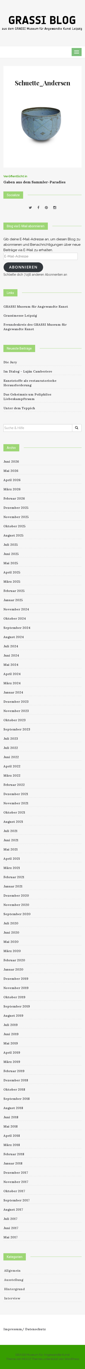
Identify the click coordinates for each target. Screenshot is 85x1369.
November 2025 (16, 517)
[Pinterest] (46, 208)
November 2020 (16, 905)
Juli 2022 (10, 748)
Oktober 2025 (14, 526)
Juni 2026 (11, 461)
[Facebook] (38, 208)
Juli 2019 (10, 1025)
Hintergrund (14, 1289)
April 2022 (11, 766)
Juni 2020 (11, 932)
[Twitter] (30, 208)
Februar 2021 (13, 877)
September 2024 (16, 628)
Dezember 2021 (15, 794)
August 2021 (13, 822)
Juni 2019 (11, 1034)
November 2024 (16, 609)
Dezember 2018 (15, 1080)
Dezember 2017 (15, 1173)
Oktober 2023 (14, 720)
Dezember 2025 (16, 508)
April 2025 (11, 572)
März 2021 (11, 868)
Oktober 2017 (14, 1191)
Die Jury (10, 362)
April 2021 (11, 859)
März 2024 (12, 683)
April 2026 (12, 480)
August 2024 (13, 637)
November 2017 (15, 1182)
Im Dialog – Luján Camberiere (27, 371)
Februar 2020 (14, 960)
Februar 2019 (13, 1071)
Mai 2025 (10, 563)
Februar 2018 (13, 1154)
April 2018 (11, 1136)
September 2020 (17, 914)
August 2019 (13, 1016)
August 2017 (13, 1210)
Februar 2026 (14, 498)
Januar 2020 (13, 969)
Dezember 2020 (16, 896)
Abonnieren (23, 267)
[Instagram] (54, 208)
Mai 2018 (10, 1126)
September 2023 (16, 729)
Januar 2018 (12, 1163)
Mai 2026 (10, 471)
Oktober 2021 (14, 812)
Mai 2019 (10, 1043)
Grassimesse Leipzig (20, 316)
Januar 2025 (13, 600)
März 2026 (12, 489)
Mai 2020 (11, 942)
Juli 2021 (10, 831)
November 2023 (16, 711)
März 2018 (11, 1145)
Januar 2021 (12, 886)
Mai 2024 (10, 665)
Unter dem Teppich (19, 408)
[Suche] (77, 428)
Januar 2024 (13, 692)
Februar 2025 (14, 591)
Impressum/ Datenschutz (24, 1329)
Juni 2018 (10, 1117)
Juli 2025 (10, 545)
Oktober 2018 (14, 1089)
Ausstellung (13, 1280)
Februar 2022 (14, 785)
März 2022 (11, 775)
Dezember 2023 (16, 702)
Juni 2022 (11, 757)
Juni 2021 (10, 840)
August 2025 (13, 535)
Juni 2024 (11, 655)
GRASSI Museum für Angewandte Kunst (35, 307)
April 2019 (11, 1053)
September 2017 (16, 1200)
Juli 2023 (10, 739)
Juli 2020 (10, 923)
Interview (12, 1298)
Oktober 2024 (14, 618)
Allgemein (12, 1271)
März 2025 (11, 582)
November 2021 (15, 803)
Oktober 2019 (14, 997)
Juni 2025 (11, 554)
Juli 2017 (10, 1219)
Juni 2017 (10, 1228)
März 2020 (12, 951)
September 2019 (16, 1006)
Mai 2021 (10, 849)
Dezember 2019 (15, 979)
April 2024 (12, 674)
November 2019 (16, 988)
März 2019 (11, 1062)
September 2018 (16, 1099)
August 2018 (13, 1108)
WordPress (71, 1359)
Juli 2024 (10, 646)
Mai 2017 (10, 1237)
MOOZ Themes (32, 1359)
